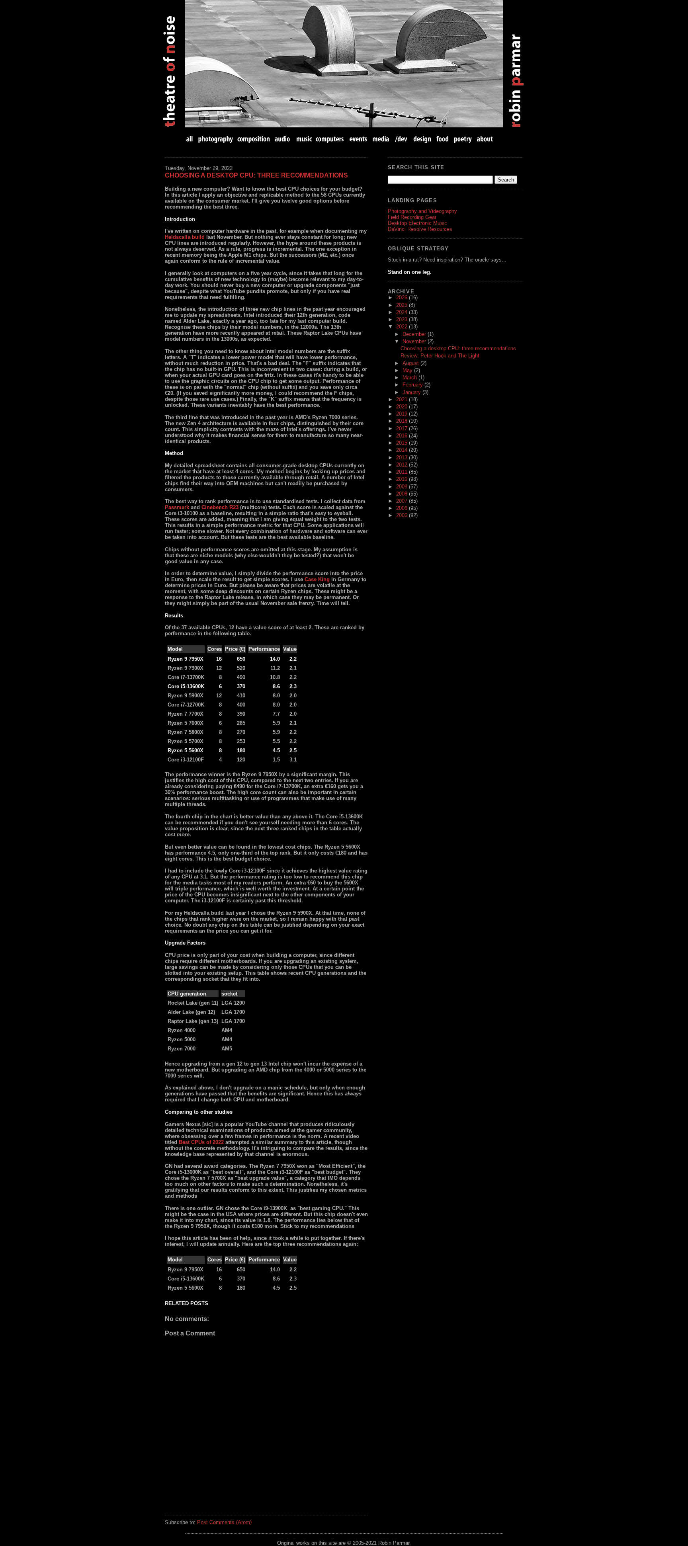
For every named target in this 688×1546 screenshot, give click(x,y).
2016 (402, 436)
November (415, 341)
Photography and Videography (422, 211)
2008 (402, 494)
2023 (402, 319)
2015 (402, 443)
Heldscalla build (185, 237)
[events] (358, 138)
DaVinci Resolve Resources (420, 229)
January (412, 392)
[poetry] (463, 138)
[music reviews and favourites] (304, 138)
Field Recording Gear (412, 217)
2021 (402, 399)
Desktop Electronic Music (417, 223)
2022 (402, 327)
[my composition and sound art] (253, 138)
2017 (402, 428)
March (410, 378)
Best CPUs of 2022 (201, 1142)
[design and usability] (421, 138)
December (415, 334)
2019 (402, 414)
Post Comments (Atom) (224, 1522)
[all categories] (190, 138)
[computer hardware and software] (331, 138)
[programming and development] (401, 138)
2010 (402, 479)
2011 (402, 472)
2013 (402, 458)
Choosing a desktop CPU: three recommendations (256, 175)
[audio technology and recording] (282, 138)
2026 (402, 298)
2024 (402, 312)
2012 (402, 465)
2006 (402, 508)
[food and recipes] (442, 138)
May (408, 370)
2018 (402, 421)
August (411, 363)
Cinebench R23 (219, 507)
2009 (402, 487)
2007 (402, 501)
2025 (402, 305)
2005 (402, 515)
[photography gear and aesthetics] (215, 138)
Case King (317, 579)
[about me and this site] (484, 138)
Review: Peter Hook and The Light (440, 356)
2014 (402, 450)
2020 (402, 407)
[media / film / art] (381, 138)
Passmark (177, 507)
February (413, 385)
